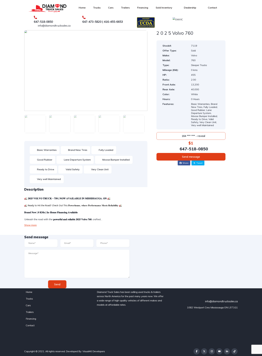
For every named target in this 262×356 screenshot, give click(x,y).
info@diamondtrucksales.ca (54, 25)
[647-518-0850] (35, 17)
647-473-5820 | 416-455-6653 (102, 22)
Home (82, 7)
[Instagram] (212, 351)
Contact (212, 7)
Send (57, 284)
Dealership (190, 7)
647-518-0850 (43, 22)
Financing (142, 7)
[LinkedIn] (227, 351)
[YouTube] (219, 351)
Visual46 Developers (93, 351)
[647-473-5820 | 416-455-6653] (84, 17)
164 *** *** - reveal (193, 135)
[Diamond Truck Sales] (47, 7)
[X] (204, 351)
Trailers (125, 7)
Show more (30, 225)
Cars (110, 7)
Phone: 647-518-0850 (223, 292)
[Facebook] (196, 351)
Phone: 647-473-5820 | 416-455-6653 (212, 297)
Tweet (199, 163)
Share (185, 163)
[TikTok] (234, 351)
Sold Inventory (164, 7)
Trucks (97, 7)
